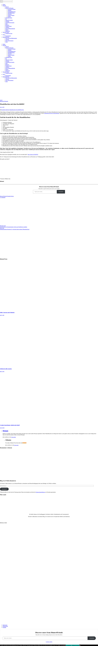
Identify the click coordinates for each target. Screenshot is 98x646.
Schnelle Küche (10, 196)
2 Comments (2, 197)
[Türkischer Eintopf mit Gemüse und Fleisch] (6, 592)
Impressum (5, 625)
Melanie (5, 431)
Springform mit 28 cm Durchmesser (51, 113)
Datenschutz (5, 626)
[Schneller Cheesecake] (6, 565)
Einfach (5, 196)
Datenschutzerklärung (40, 492)
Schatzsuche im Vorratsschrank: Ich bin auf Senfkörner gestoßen (13, 226)
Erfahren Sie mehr (75, 645)
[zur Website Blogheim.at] (4, 622)
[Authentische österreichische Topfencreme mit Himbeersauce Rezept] (6, 578)
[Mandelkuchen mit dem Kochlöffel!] (12, 109)
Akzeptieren (68, 645)
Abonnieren (60, 191)
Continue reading (49, 641)
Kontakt (4, 627)
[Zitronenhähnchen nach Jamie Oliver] (6, 551)
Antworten (13, 437)
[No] (79, 645)
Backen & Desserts (4, 101)
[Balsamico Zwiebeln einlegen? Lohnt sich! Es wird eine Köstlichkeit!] (6, 537)
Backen (1, 196)
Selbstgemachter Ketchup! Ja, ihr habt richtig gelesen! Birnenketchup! (14, 229)
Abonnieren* (4, 489)
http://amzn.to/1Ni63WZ (33, 154)
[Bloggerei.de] (2, 620)
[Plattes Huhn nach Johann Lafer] (6, 606)
